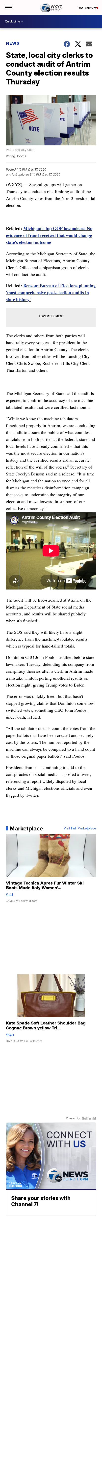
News (13, 43)
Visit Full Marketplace (80, 828)
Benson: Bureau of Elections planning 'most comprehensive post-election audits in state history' (51, 292)
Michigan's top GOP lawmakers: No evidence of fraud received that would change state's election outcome (49, 235)
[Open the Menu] (8, 7)
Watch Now (87, 7)
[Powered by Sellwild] (89, 1118)
